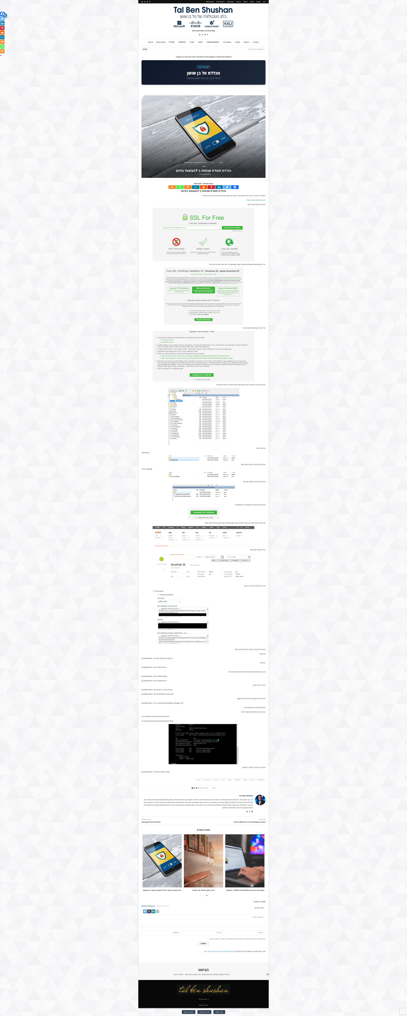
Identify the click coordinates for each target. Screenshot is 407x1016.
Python (171, 42)
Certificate (260, 779)
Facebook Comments (162, 906)
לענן (264, 1)
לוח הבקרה (215, 779)
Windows (182, 42)
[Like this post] (201, 788)
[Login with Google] (157, 911)
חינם (223, 779)
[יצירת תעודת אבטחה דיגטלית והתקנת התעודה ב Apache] (162, 860)
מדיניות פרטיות (220, 1)
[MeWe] (195, 187)
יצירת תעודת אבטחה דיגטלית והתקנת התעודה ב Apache (162, 890)
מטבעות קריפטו (161, 42)
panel (245, 779)
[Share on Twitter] (196, 788)
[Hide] (1, 55)
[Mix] (188, 187)
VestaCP (237, 779)
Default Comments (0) (148, 906)
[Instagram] (144, 1)
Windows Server (213, 42)
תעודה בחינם (206, 779)
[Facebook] (149, 1)
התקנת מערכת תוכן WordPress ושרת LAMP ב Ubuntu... (244, 890)
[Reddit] (203, 187)
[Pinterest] (211, 187)
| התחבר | (256, 42)
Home (221, 162)
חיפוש (145, 49)
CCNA (192, 42)
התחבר (252, 1)
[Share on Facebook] (198, 788)
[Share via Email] (192, 788)
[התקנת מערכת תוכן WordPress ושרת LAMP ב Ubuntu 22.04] (244, 860)
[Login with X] (149, 911)
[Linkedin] (142, 1)
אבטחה (229, 779)
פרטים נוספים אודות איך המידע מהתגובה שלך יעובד (219, 951)
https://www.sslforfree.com (256, 200)
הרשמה (245, 1)
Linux (200, 42)
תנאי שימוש (230, 1)
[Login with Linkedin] (153, 911)
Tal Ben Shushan (206, 174)
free (252, 779)
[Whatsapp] (180, 187)
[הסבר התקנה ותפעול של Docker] (203, 860)
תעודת (198, 779)
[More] (172, 187)
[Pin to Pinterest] (194, 788)
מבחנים (258, 1)
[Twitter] (147, 1)
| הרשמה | (246, 42)
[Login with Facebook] (145, 911)
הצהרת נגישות (210, 1)
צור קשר (238, 1)
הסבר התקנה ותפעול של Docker (203, 890)
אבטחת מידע (227, 42)
